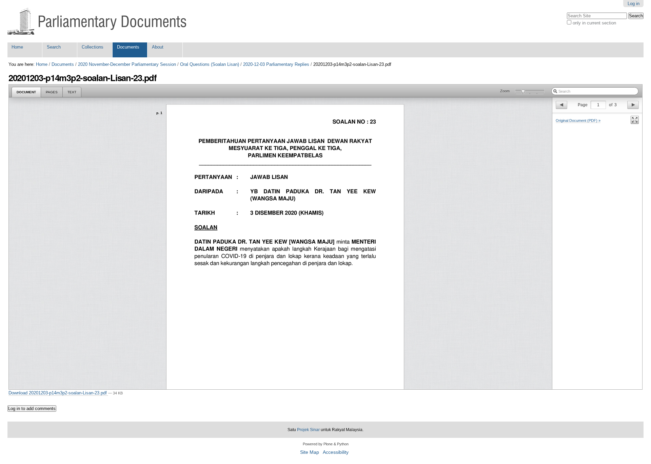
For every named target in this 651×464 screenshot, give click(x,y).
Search (54, 47)
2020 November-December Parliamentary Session (127, 64)
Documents (128, 47)
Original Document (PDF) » (578, 120)
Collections (92, 47)
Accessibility (336, 452)
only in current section (594, 22)
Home (17, 47)
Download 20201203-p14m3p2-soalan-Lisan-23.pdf (58, 392)
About (157, 47)
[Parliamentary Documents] (96, 21)
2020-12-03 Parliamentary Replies (276, 64)
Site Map (309, 452)
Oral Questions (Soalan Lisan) (209, 64)
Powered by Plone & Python (326, 444)
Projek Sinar (308, 429)
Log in (633, 3)
